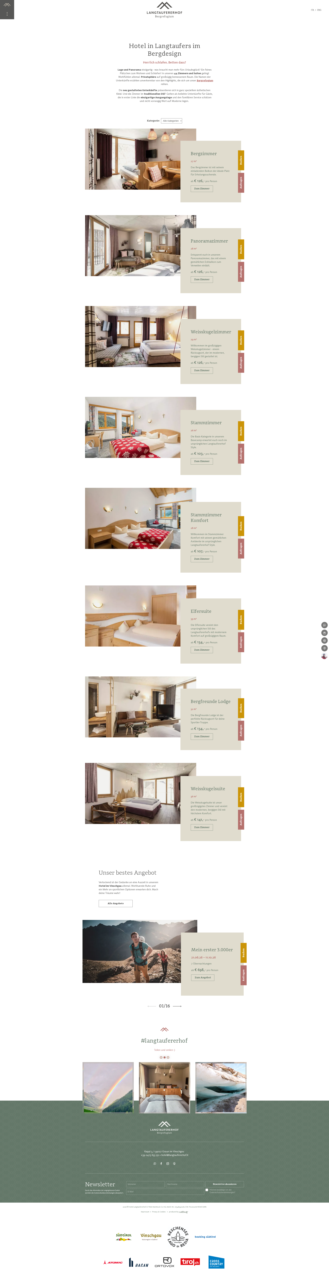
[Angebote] (324, 640)
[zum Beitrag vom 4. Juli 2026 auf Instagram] (221, 1087)
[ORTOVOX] (164, 1262)
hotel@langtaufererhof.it (174, 1155)
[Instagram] (167, 1164)
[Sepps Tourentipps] (324, 656)
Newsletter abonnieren (224, 1184)
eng (319, 10)
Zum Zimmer (202, 188)
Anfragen (241, 183)
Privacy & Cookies (159, 1212)
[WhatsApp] (155, 1164)
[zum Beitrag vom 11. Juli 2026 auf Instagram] (164, 1087)
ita (312, 10)
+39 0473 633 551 (150, 1155)
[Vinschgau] (151, 1236)
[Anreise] (324, 648)
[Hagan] (138, 1262)
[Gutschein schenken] (324, 633)
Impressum (145, 1212)
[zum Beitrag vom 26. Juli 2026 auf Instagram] (108, 1087)
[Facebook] (161, 1164)
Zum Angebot (203, 977)
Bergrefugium (205, 80)
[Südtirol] (123, 1237)
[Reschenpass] (178, 1237)
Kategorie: (153, 121)
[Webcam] (174, 1164)
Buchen (241, 160)
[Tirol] (190, 1262)
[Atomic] (113, 1262)
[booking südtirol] (205, 1237)
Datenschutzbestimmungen (222, 1192)
